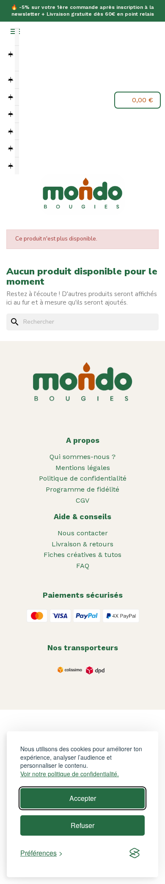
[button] (28, 101)
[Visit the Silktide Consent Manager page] (134, 853)
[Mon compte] (48, 100)
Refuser (82, 825)
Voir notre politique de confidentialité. (69, 774)
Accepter (82, 798)
